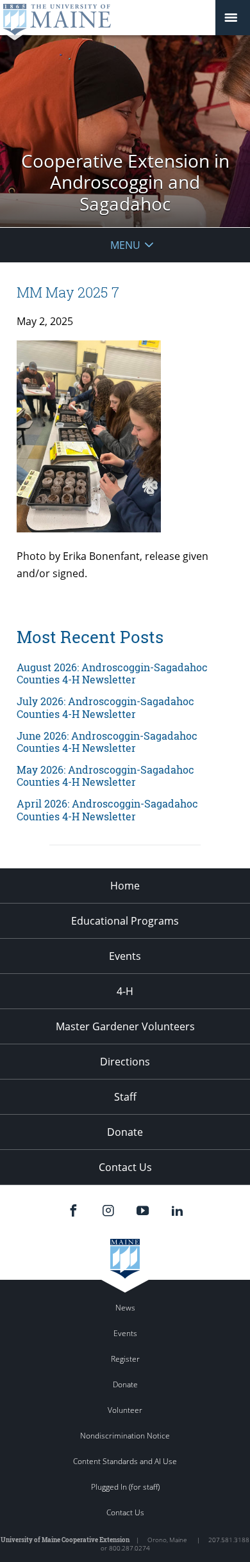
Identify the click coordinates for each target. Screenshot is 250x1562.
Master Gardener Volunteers (125, 1026)
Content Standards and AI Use (125, 1461)
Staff (125, 1097)
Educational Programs (125, 921)
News (125, 1307)
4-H (125, 991)
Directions (125, 1062)
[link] (125, 673)
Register (125, 1358)
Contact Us (125, 1167)
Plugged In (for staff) (125, 1486)
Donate (125, 1132)
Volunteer (125, 1410)
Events (125, 956)
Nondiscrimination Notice (125, 1435)
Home (125, 886)
